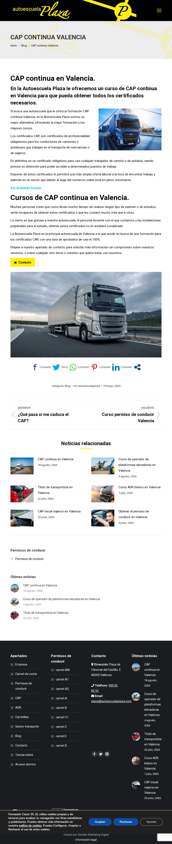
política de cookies (30, 826)
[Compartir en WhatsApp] (79, 367)
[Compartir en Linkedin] (122, 367)
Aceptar (100, 822)
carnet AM (63, 670)
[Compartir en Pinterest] (101, 367)
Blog (24, 45)
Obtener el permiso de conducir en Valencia (134, 514)
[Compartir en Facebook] (41, 367)
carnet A (61, 698)
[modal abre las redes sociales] (137, 367)
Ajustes (151, 822)
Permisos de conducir (29, 559)
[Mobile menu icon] (159, 10)
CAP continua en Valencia (55, 459)
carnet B (61, 707)
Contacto (21, 745)
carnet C (61, 726)
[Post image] (22, 466)
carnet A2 (62, 689)
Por (87, 386)
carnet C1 (62, 717)
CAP (18, 698)
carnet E (61, 736)
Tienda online (24, 755)
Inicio (13, 45)
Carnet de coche (26, 674)
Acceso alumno (25, 764)
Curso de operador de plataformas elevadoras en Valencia (137, 464)
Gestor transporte (27, 726)
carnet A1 (62, 679)
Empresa (21, 664)
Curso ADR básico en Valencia (139, 487)
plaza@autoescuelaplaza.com (111, 701)
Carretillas (22, 717)
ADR (18, 707)
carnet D (61, 745)
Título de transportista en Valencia (55, 490)
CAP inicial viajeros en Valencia (59, 511)
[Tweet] (60, 367)
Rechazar (126, 822)
